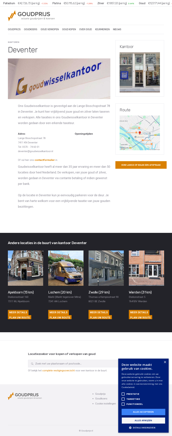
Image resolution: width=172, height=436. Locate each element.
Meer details (18, 312)
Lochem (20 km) (60, 292)
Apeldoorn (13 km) (21, 292)
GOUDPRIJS (14, 29)
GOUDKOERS (30, 29)
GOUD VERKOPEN (50, 29)
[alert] (143, 396)
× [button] (165, 362)
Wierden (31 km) (140, 292)
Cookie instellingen (105, 403)
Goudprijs (100, 393)
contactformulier (45, 160)
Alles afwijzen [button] (143, 420)
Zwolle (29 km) (99, 292)
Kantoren (13, 42)
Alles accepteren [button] (143, 411)
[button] (143, 427)
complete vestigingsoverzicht (58, 370)
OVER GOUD (85, 29)
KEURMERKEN (102, 29)
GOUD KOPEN (69, 29)
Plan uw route (19, 317)
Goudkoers (101, 398)
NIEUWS (117, 29)
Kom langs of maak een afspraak (141, 165)
